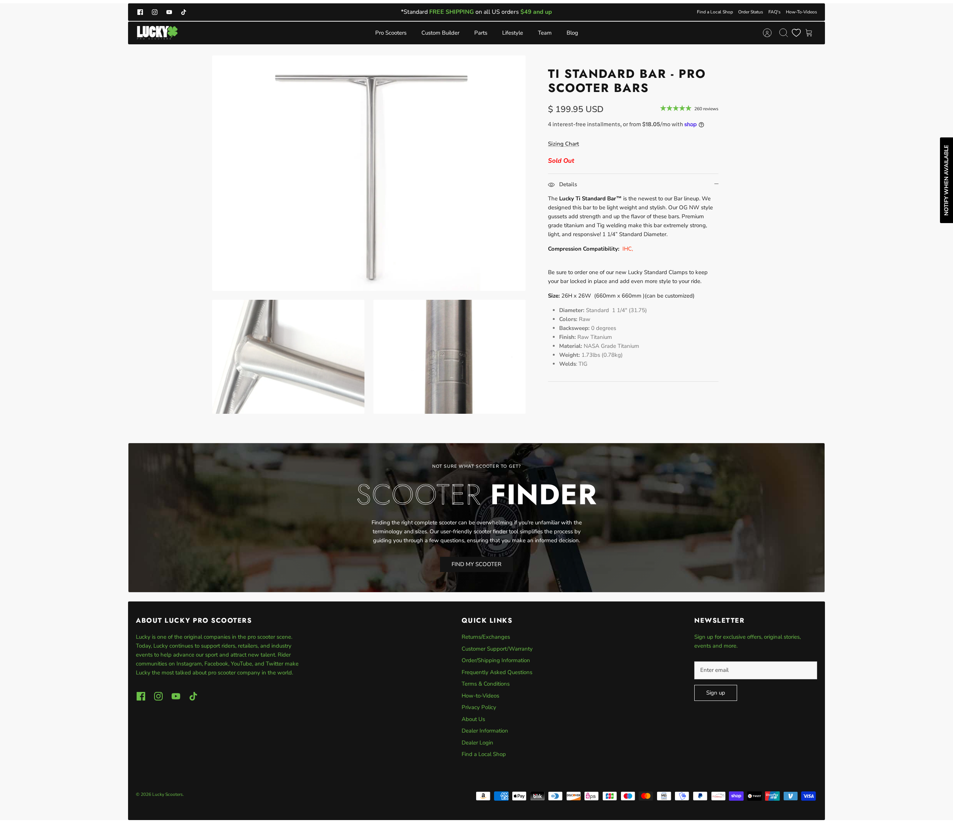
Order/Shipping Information (496, 660)
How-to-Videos (480, 695)
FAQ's (774, 12)
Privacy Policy (479, 707)
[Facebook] (140, 12)
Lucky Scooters (167, 794)
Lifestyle (512, 32)
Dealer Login (477, 742)
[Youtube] (169, 12)
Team (545, 32)
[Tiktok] (183, 12)
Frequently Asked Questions (497, 672)
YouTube (241, 663)
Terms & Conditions (486, 683)
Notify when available (946, 180)
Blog (572, 32)
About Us (473, 719)
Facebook (216, 663)
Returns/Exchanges (486, 637)
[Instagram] (154, 12)
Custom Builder (440, 32)
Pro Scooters (391, 32)
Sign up (715, 692)
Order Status (750, 12)
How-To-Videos (801, 12)
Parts (480, 32)
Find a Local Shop (715, 12)
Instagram (189, 663)
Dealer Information (485, 730)
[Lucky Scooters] (157, 33)
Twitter (275, 663)
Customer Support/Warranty (497, 648)
